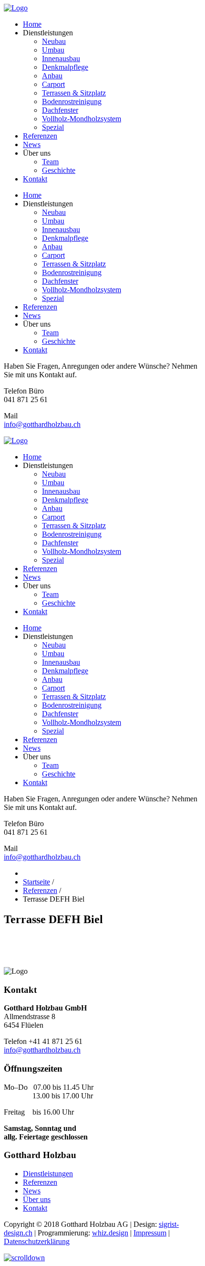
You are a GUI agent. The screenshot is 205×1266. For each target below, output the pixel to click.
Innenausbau (61, 58)
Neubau (54, 41)
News (32, 144)
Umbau (53, 50)
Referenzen (40, 136)
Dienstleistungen (48, 1174)
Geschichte (58, 170)
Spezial (53, 127)
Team (50, 162)
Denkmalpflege (65, 67)
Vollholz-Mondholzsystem (81, 119)
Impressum (149, 1233)
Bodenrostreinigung (72, 101)
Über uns (37, 1199)
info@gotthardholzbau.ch (42, 424)
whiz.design (110, 1233)
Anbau (52, 76)
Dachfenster (60, 110)
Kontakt (35, 179)
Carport (53, 84)
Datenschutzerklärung (37, 1241)
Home (32, 24)
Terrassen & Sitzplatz (74, 93)
